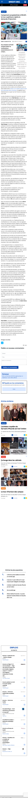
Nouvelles (4, 11)
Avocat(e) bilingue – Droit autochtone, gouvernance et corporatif (9, 710)
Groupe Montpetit (5, 659)
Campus (3, 488)
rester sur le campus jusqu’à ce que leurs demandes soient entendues (14, 89)
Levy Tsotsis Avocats (6, 678)
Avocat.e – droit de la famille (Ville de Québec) (8, 692)
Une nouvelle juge (11, 590)
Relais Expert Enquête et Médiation (8, 745)
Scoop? (25, 5)
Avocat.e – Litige (6, 749)
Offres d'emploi (14, 5)
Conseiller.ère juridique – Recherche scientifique (8, 720)
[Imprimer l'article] (26, 435)
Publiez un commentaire (10, 367)
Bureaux (3, 457)
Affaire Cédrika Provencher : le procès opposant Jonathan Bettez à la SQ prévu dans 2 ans (16, 595)
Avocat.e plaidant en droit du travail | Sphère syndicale (9, 683)
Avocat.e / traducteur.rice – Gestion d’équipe (9, 656)
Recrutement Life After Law (7, 751)
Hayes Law (4, 716)
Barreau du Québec (6, 733)
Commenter (15, 435)
